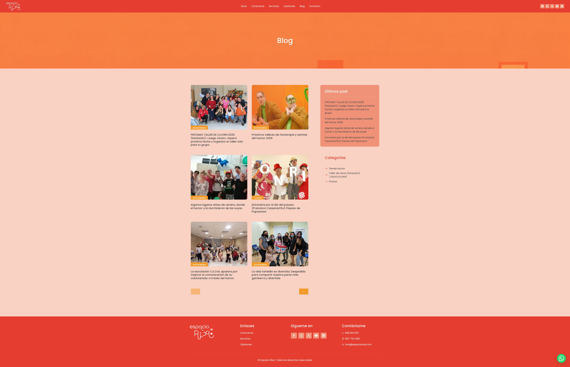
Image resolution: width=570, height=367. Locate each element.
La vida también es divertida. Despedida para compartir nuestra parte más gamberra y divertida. (278, 275)
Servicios (274, 6)
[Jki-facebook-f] (294, 336)
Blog (302, 6)
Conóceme (257, 6)
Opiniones (289, 6)
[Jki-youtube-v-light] (316, 336)
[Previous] (195, 291)
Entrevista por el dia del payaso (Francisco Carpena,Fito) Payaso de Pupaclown (276, 208)
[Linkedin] (562, 6)
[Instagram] (547, 6)
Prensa (257, 198)
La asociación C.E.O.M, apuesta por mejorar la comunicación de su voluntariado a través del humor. (214, 275)
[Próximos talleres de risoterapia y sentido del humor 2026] (280, 107)
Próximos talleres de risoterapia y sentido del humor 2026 (279, 136)
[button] (561, 358)
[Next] (303, 291)
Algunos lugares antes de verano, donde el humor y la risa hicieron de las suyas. (218, 206)
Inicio (244, 6)
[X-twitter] (552, 6)
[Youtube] (557, 6)
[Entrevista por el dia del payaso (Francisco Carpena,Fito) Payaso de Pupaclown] (280, 177)
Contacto (314, 6)
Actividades (199, 128)
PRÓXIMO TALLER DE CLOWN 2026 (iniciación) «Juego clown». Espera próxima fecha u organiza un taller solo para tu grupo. (217, 140)
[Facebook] (542, 6)
